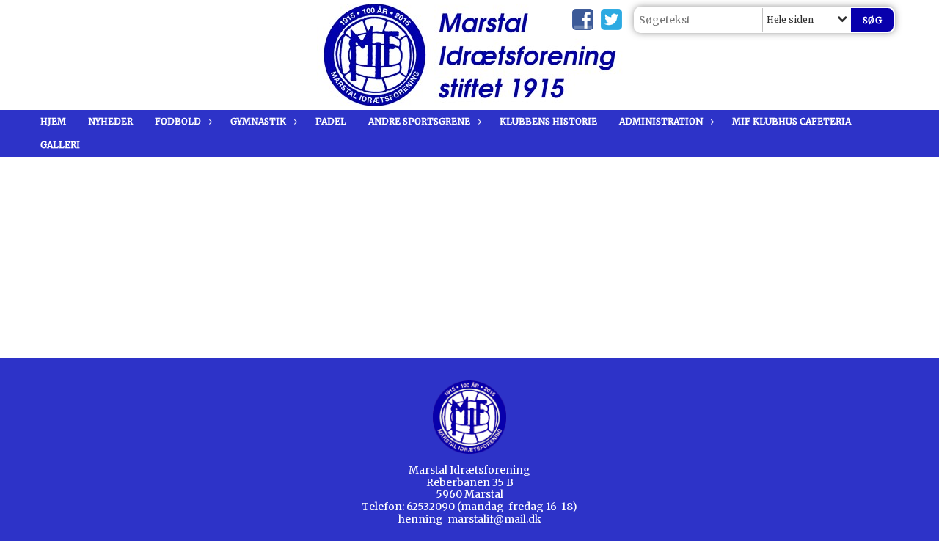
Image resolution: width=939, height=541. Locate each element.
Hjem (53, 121)
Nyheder (110, 121)
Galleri (60, 144)
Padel (330, 121)
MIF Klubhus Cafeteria (791, 121)
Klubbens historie (548, 121)
